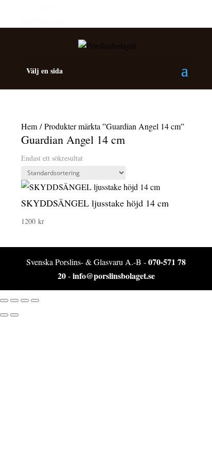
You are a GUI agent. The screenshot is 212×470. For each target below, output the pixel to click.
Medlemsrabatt (42, 21)
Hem (29, 126)
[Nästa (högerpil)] (14, 314)
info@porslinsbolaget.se (114, 275)
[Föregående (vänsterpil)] (4, 314)
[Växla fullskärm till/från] (14, 300)
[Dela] (25, 300)
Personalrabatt (41, 7)
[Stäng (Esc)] (35, 300)
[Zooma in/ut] (4, 300)
